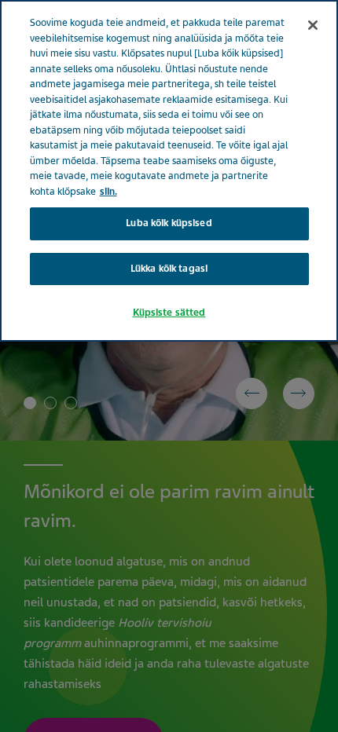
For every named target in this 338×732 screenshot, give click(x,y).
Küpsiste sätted (169, 312)
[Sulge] (313, 25)
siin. (108, 191)
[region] (169, 171)
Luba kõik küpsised (168, 223)
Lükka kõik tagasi (169, 268)
